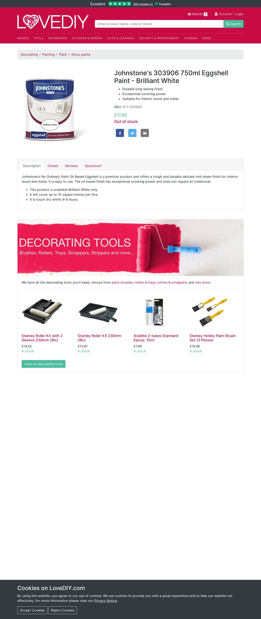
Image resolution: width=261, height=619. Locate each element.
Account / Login (230, 14)
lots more (202, 282)
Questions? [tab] (93, 166)
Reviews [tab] (71, 166)
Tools (39, 38)
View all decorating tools (43, 364)
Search (235, 24)
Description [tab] (32, 166)
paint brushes (122, 282)
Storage (191, 38)
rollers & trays (145, 282)
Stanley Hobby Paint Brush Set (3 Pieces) (213, 338)
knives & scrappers (172, 282)
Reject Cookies (62, 610)
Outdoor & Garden (87, 38)
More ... (208, 38)
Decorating (57, 38)
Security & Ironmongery (159, 38)
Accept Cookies (32, 610)
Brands (23, 38)
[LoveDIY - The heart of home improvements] (53, 22)
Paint (63, 54)
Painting (48, 54)
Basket (198, 14)
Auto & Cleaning (120, 38)
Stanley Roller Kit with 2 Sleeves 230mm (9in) (42, 338)
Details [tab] (53, 166)
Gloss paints (80, 54)
